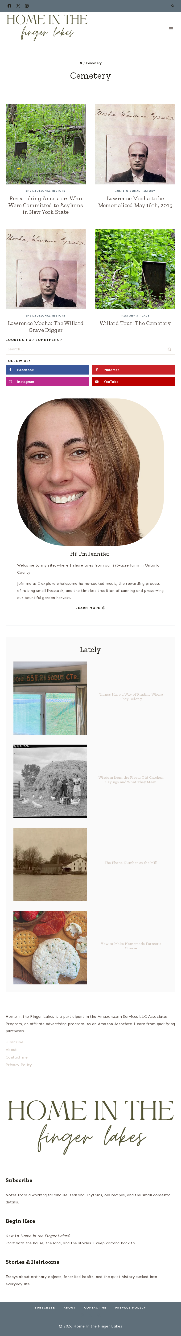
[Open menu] (171, 28)
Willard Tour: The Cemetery (135, 323)
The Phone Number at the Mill (131, 862)
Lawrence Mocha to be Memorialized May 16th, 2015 (135, 202)
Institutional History (46, 190)
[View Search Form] (172, 6)
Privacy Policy (19, 1065)
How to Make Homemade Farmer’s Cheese (131, 945)
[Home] (80, 63)
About (11, 1049)
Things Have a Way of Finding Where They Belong (131, 696)
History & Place (135, 315)
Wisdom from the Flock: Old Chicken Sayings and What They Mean (131, 779)
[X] (18, 6)
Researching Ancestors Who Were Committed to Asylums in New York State (45, 205)
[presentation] (46, 144)
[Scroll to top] (170, 1318)
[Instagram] (27, 6)
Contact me (17, 1057)
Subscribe (14, 1042)
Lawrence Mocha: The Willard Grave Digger (46, 326)
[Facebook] (9, 6)
